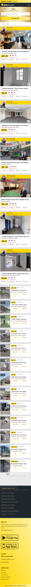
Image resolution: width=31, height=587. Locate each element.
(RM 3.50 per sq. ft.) (22, 461)
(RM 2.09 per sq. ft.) (13, 57)
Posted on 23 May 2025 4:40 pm (12, 140)
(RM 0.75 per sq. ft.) (21, 417)
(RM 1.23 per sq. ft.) (21, 287)
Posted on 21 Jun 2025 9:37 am (12, 29)
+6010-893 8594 (5, 562)
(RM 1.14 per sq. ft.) (21, 403)
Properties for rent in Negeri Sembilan (10, 511)
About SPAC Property (6, 530)
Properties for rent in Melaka (7, 508)
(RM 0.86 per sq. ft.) (12, 94)
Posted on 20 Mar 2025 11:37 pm (12, 214)
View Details (25, 59)
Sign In (15, 1)
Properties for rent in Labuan (8, 505)
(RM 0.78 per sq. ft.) (20, 359)
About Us (3, 570)
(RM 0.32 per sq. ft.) (20, 302)
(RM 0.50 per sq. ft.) (12, 279)
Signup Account (5, 579)
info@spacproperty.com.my (7, 559)
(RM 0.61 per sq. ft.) (12, 242)
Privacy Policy (4, 574)
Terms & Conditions (5, 577)
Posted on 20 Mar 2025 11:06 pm (12, 251)
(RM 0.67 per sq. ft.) (21, 316)
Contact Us (3, 572)
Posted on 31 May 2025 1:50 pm (12, 103)
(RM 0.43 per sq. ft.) (20, 374)
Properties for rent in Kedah (7, 496)
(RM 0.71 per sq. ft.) (21, 345)
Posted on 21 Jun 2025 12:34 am (12, 66)
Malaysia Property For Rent (8, 488)
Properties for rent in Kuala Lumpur (9, 502)
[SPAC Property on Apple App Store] (9, 545)
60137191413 (19, 170)
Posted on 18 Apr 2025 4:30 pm (12, 177)
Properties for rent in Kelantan (8, 499)
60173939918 (19, 59)
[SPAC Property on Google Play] (9, 537)
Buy (5, 8)
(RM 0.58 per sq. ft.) (13, 205)
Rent (13, 9)
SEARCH (15, 18)
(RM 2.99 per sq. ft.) (21, 446)
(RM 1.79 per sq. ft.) (21, 331)
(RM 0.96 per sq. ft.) (12, 131)
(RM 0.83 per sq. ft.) (20, 432)
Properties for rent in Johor (7, 493)
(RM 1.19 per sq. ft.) (13, 168)
